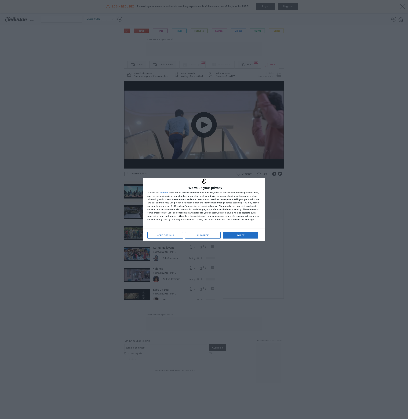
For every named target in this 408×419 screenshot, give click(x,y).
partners (164, 192)
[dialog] (204, 209)
